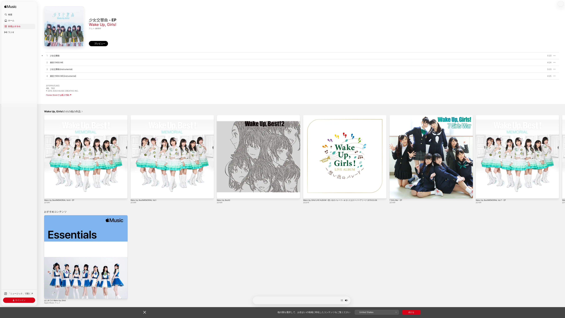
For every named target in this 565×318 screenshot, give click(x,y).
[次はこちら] (342, 300)
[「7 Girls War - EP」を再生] (393, 195)
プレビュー (547, 56)
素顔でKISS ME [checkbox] (56, 62)
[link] (63, 111)
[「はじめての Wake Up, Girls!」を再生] (48, 295)
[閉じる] (144, 312)
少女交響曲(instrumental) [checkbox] (61, 69)
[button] (19, 14)
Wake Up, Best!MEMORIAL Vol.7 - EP (492, 116)
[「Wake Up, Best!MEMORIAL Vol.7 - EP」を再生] (479, 195)
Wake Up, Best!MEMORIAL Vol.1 (145, 116)
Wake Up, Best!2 (224, 116)
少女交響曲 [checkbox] (55, 55)
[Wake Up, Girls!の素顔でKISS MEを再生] (47, 62)
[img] (10, 6)
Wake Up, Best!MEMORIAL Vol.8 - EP (61, 116)
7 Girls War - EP (396, 116)
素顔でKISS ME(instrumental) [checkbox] (63, 76)
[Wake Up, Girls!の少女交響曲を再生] (47, 55)
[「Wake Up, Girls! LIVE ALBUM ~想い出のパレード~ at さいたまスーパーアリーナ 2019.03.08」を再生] (307, 195)
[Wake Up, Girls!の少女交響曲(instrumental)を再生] (47, 69)
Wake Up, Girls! (102, 24)
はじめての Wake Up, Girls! (56, 216)
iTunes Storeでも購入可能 (57, 95)
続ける (411, 312)
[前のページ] (41, 156)
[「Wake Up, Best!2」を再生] (220, 195)
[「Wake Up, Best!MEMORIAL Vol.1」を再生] (134, 195)
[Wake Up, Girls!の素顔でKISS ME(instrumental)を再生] (47, 76)
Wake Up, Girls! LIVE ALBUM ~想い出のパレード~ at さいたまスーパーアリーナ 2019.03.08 (343, 116)
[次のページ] (562, 156)
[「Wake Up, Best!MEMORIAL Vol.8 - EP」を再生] (48, 195)
